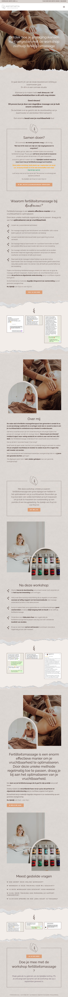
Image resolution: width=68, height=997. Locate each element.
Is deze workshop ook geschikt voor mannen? (32, 889)
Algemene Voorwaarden (43, 994)
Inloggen (63, 1)
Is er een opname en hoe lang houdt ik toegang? (33, 899)
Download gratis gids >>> (10, 1)
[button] (34, 882)
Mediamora (34, 994)
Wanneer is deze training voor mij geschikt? (31, 886)
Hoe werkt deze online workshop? (26, 882)
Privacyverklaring (54, 994)
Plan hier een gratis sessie (51, 1)
